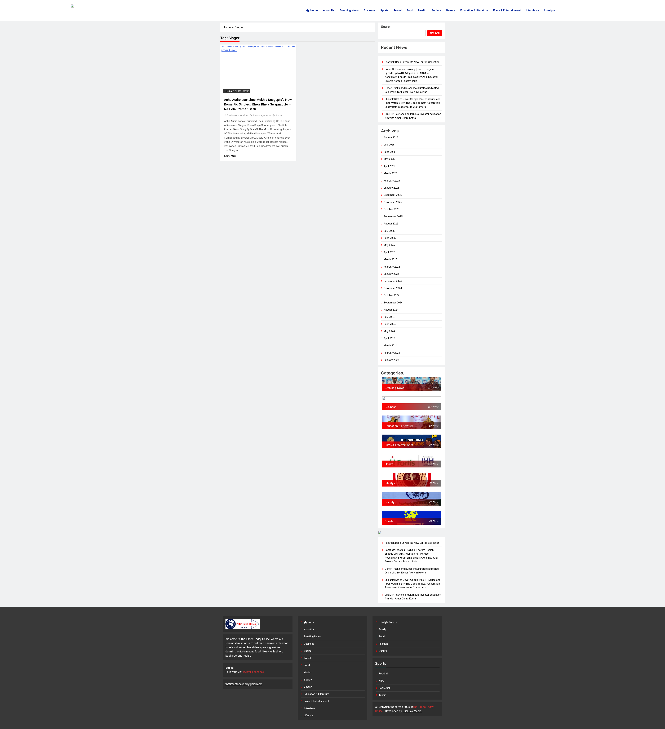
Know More (230, 155)
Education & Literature (474, 10)
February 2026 (392, 180)
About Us (328, 10)
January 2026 (391, 187)
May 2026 (389, 159)
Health (422, 10)
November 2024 (393, 288)
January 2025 (391, 273)
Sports (384, 10)
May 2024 (389, 331)
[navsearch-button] (611, 10)
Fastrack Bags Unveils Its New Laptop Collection (412, 62)
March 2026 (390, 173)
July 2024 (389, 317)
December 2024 (393, 281)
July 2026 (389, 144)
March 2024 (390, 345)
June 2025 (390, 238)
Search (386, 26)
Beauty (450, 10)
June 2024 (390, 324)
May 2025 (389, 245)
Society (436, 10)
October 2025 (391, 209)
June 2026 (390, 151)
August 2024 (391, 309)
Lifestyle (549, 10)
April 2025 (389, 252)
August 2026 (391, 137)
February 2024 (392, 352)
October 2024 (391, 295)
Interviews (532, 10)
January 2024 (391, 359)
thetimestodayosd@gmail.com (243, 684)
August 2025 (391, 223)
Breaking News (349, 10)
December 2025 (393, 194)
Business (369, 10)
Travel (398, 10)
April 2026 (389, 166)
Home (314, 10)
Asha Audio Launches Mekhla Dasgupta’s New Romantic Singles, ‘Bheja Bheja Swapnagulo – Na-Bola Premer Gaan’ (258, 104)
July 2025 (389, 230)
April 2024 (389, 338)
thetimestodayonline (237, 115)
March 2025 (390, 259)
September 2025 (393, 216)
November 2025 (393, 202)
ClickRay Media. (412, 711)
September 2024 (393, 302)
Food (410, 10)
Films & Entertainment (507, 10)
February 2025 (392, 266)
